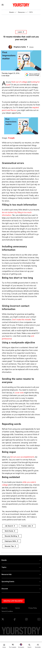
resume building (11, 536)
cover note (19, 393)
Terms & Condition (7, 611)
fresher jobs (26, 526)
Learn (20, 32)
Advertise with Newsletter (13, 601)
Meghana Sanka (20, 47)
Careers (17, 608)
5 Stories (31, 47)
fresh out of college (19, 82)
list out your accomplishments (22, 457)
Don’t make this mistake (21, 319)
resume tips (9, 546)
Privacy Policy (33, 608)
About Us (4, 608)
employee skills (10, 541)
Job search (9, 526)
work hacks (9, 531)
